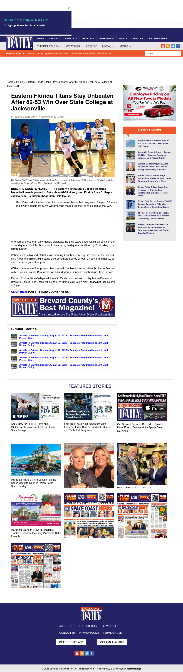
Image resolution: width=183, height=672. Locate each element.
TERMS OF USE (112, 632)
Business (105, 38)
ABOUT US (65, 626)
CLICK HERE (19, 291)
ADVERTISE (110, 626)
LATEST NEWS (149, 130)
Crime (53, 38)
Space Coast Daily (26, 116)
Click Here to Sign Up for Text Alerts (26, 20)
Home (10, 82)
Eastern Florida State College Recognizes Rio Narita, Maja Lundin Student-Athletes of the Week (155, 178)
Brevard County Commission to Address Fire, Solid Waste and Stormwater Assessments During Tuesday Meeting (153, 228)
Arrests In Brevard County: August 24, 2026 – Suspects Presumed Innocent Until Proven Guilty (63, 336)
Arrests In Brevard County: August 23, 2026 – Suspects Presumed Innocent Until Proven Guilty (63, 344)
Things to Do (47, 46)
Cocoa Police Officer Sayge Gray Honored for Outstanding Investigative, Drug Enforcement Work (153, 191)
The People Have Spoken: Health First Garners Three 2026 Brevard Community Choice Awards (153, 215)
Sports (70, 38)
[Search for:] (163, 53)
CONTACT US (67, 632)
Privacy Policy (103, 668)
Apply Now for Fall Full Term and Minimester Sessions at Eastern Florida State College (33, 427)
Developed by (120, 668)
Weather (73, 46)
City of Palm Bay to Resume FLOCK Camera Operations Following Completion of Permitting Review (155, 204)
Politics (138, 38)
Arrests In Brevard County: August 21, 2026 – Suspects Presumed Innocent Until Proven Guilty (63, 358)
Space (123, 38)
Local (107, 46)
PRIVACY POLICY (89, 632)
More (124, 46)
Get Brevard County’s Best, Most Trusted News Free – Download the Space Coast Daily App (140, 427)
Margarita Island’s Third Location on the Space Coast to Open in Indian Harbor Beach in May (33, 483)
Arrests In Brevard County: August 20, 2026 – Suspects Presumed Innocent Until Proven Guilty (63, 366)
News (40, 38)
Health (87, 38)
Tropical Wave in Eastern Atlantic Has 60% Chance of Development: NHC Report (154, 143)
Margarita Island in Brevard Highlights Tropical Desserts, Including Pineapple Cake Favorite (36, 533)
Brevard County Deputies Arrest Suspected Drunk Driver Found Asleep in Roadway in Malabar (153, 166)
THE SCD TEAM (88, 626)
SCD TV (91, 46)
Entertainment (159, 38)
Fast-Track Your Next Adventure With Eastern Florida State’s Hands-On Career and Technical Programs (87, 427)
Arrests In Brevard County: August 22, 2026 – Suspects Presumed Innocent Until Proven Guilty (63, 351)
